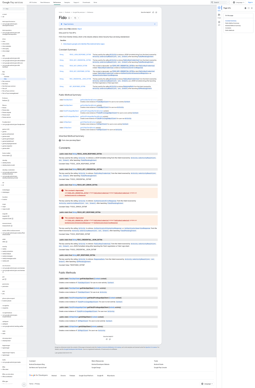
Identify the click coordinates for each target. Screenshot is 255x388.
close (252, 8)
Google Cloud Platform (86, 375)
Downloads (86, 2)
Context (94, 100)
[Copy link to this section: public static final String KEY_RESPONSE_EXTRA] (97, 255)
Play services (16, 2)
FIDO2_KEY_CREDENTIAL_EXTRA (80, 60)
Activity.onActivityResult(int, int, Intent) (110, 56)
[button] (13, 17)
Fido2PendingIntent (145, 56)
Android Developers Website (100, 364)
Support (76, 2)
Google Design (96, 367)
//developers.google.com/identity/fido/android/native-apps (84, 44)
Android (54, 375)
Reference (57, 2)
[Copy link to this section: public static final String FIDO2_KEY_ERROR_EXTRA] (99, 185)
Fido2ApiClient (68, 100)
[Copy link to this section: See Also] (68, 40)
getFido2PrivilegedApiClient (89, 111)
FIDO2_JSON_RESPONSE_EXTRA (80, 54)
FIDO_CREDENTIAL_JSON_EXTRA (80, 79)
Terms (31, 384)
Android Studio (158, 364)
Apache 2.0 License (151, 347)
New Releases (45, 2)
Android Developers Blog (37, 364)
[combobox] (220, 2)
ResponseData (128, 86)
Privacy (37, 384)
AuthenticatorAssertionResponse (105, 75)
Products (67, 12)
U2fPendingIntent (145, 88)
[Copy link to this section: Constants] (72, 148)
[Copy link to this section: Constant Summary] (79, 50)
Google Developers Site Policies (73, 349)
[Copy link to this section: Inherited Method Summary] (86, 136)
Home (60, 12)
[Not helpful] (156, 12)
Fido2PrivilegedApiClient (71, 111)
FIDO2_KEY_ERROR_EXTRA (78, 66)
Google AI (100, 375)
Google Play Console (160, 367)
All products (111, 375)
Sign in (250, 2)
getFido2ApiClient (85, 100)
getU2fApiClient (85, 122)
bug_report (245, 8)
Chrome (63, 375)
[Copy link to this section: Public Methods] (78, 273)
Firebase (72, 375)
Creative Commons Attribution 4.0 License (109, 347)
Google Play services (79, 12)
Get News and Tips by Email (37, 367)
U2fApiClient (67, 122)
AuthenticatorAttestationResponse (134, 73)
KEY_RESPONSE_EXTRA (77, 86)
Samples (67, 2)
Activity (113, 54)
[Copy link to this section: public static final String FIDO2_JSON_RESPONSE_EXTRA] (104, 154)
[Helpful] (153, 12)
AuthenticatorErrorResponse (132, 68)
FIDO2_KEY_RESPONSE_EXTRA (80, 71)
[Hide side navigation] (24, 384)
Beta (95, 2)
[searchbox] (13, 8)
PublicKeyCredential (131, 60)
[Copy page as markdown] (75, 18)
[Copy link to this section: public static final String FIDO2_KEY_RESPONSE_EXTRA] (102, 212)
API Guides (33, 2)
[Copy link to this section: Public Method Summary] (83, 95)
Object (79, 29)
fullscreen (248, 8)
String (61, 54)
